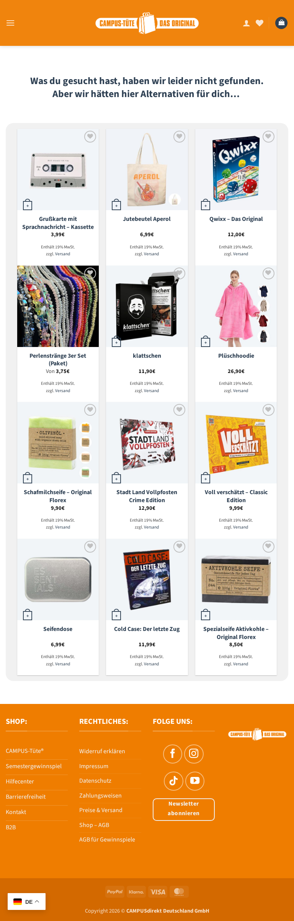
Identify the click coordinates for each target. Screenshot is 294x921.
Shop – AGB (94, 825)
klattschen (147, 356)
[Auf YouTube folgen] (194, 781)
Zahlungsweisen (100, 795)
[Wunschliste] (259, 23)
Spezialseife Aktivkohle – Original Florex (236, 633)
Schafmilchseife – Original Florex (58, 496)
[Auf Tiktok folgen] (173, 781)
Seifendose (57, 629)
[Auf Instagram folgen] (193, 754)
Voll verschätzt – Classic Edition (236, 496)
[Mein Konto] (246, 23)
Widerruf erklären (102, 751)
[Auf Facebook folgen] (172, 754)
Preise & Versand (100, 810)
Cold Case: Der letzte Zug (147, 629)
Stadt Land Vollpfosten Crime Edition (146, 496)
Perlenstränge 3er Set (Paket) (57, 360)
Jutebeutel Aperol (147, 219)
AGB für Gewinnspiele (107, 839)
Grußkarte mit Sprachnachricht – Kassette (58, 223)
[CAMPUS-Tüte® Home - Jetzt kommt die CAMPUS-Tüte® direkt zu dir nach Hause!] (147, 23)
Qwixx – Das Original (236, 219)
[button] (10, 22)
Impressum (93, 766)
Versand (62, 254)
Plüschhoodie (236, 356)
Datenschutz (95, 781)
